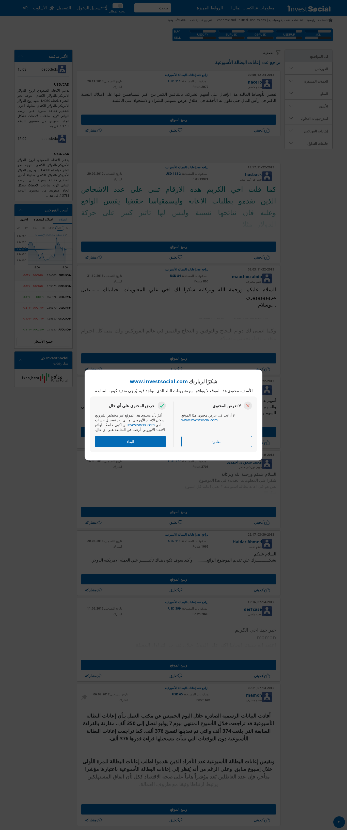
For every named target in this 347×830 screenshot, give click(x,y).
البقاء (130, 441)
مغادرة (217, 441)
